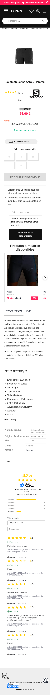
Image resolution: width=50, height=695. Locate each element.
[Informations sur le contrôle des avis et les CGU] (40, 490)
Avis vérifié (14, 542)
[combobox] (21, 21)
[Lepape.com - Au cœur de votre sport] (17, 11)
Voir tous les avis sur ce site (27, 494)
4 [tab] (28, 689)
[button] (6, 10)
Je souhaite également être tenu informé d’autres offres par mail (24, 221)
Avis (28, 311)
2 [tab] (23, 689)
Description (14, 311)
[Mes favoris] (31, 11)
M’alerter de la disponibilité (25, 234)
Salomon (30, 450)
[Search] (43, 21)
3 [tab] (26, 689)
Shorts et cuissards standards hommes (19, 28)
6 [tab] (33, 689)
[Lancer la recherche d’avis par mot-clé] (43, 529)
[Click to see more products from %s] (36, 94)
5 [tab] (31, 689)
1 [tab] (19, 689)
